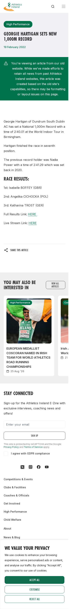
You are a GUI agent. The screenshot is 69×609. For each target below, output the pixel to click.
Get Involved (12, 503)
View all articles (55, 285)
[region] (34, 574)
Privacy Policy (11, 447)
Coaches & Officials (16, 495)
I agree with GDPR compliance (30, 453)
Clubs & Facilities (15, 487)
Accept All (34, 580)
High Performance (15, 511)
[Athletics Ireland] (13, 6)
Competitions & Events (18, 479)
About (7, 528)
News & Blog (12, 537)
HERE (32, 214)
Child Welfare (12, 519)
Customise (34, 589)
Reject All (34, 599)
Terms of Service (33, 447)
